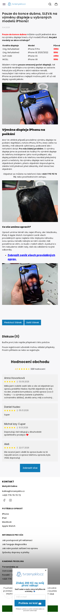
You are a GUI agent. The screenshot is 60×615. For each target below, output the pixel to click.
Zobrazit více (30, 468)
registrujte (34, 350)
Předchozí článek (13, 322)
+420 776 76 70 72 (11, 495)
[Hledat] (50, 4)
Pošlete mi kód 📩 (30, 603)
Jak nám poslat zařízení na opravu (20, 548)
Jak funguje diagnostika (14, 544)
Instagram (10, 500)
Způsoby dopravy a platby (15, 552)
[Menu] (4, 4)
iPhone (5, 514)
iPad (4, 518)
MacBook (7, 522)
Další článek (32, 322)
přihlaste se (15, 350)
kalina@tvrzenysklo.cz (13, 491)
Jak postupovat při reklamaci (17, 540)
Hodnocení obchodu (30, 361)
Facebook (4, 500)
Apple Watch (8, 526)
